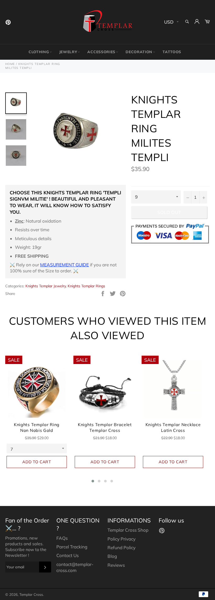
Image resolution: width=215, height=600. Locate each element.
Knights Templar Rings (86, 286)
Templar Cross (31, 594)
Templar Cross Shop (128, 530)
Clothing (39, 51)
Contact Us (67, 555)
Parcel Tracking (71, 546)
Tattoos (172, 51)
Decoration (139, 51)
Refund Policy (122, 547)
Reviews (116, 565)
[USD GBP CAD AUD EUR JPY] (170, 22)
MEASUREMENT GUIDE (64, 264)
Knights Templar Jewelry (45, 286)
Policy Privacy (122, 539)
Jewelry (68, 51)
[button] (93, 481)
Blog (112, 556)
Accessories (101, 51)
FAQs (62, 538)
